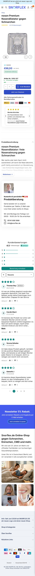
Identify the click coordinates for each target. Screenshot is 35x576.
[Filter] (3, 275)
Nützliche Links (7, 540)
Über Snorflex (6, 533)
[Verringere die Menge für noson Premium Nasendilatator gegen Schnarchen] (6, 87)
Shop (3, 12)
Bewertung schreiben (17, 268)
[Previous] (26, 57)
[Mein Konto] (28, 7)
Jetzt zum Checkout (17, 92)
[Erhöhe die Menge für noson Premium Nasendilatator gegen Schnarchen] (13, 87)
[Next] (30, 57)
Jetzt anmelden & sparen (18, 421)
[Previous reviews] (5, 116)
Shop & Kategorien (8, 527)
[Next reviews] (29, 116)
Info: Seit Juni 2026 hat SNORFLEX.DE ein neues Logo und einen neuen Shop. (15, 520)
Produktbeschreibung (9, 142)
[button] (17, 116)
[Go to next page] (24, 391)
